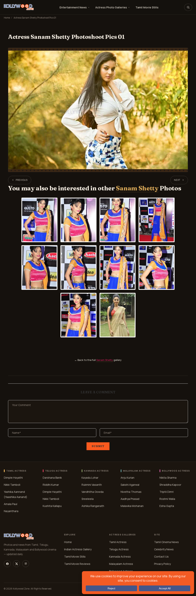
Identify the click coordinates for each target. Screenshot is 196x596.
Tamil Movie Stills (147, 7)
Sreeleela (88, 498)
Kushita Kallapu (52, 505)
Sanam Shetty (137, 188)
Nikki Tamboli (12, 484)
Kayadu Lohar (90, 477)
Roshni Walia (167, 498)
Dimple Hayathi (13, 477)
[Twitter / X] (16, 563)
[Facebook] (7, 563)
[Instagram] (25, 563)
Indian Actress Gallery (77, 549)
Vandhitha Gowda (93, 491)
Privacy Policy (162, 564)
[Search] (188, 7)
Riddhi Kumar (51, 484)
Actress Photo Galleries (111, 7)
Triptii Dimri (166, 491)
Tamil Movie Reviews (77, 564)
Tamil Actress (118, 542)
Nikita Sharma (167, 477)
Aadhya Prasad (130, 498)
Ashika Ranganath (93, 505)
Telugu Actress (119, 549)
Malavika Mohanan (132, 505)
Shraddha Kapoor (170, 484)
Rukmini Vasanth (92, 484)
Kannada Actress (120, 556)
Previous (22, 180)
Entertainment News (73, 7)
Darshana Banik (52, 477)
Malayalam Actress (121, 564)
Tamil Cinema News (166, 542)
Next (177, 180)
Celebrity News (164, 549)
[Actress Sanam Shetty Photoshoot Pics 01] (98, 110)
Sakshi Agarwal (130, 484)
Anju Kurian (127, 477)
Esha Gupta (166, 505)
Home (7, 17)
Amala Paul (10, 504)
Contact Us (161, 556)
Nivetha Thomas (131, 491)
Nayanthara (11, 511)
